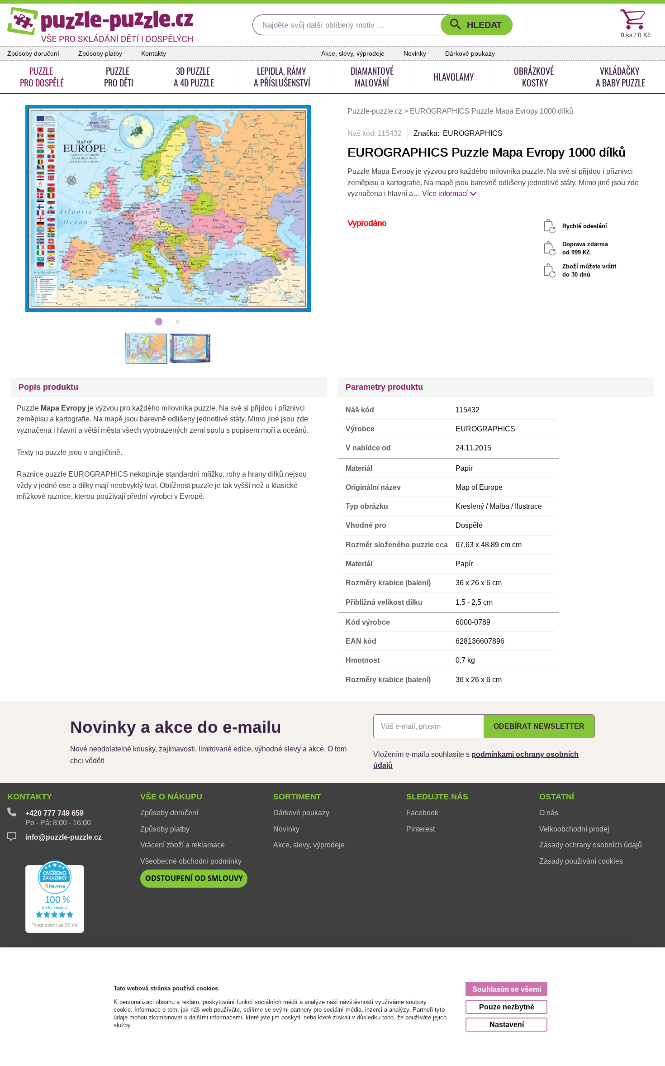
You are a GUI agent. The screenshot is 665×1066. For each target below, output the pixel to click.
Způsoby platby (100, 53)
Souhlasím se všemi (506, 989)
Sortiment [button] (297, 796)
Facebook (422, 812)
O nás (548, 812)
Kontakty (153, 53)
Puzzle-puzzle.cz (375, 111)
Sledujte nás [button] (437, 796)
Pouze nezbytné (506, 1007)
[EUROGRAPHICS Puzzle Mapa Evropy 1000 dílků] (168, 208)
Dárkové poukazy (470, 53)
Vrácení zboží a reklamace (182, 845)
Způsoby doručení (33, 53)
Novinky (415, 53)
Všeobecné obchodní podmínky (191, 861)
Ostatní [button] (556, 796)
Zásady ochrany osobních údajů (590, 845)
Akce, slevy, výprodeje (353, 53)
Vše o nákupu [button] (171, 796)
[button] (477, 24)
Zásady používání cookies (581, 861)
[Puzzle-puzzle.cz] (100, 24)
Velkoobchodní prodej (574, 829)
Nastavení (506, 1024)
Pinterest (420, 829)
